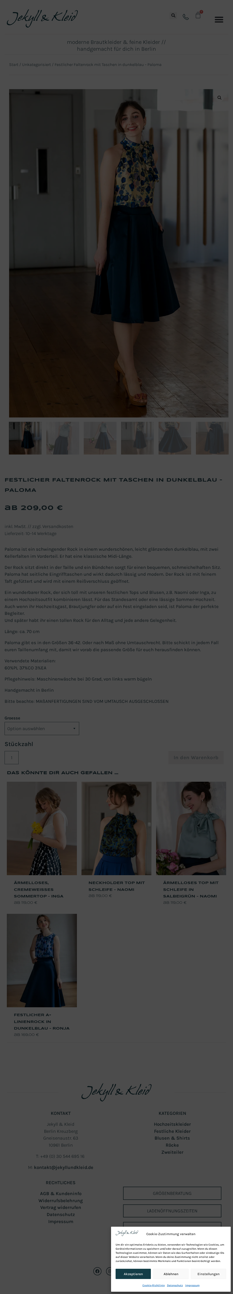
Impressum (192, 1285)
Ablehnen (171, 1274)
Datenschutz (175, 1285)
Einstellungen (209, 1274)
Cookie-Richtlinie (153, 1285)
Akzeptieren (133, 1274)
